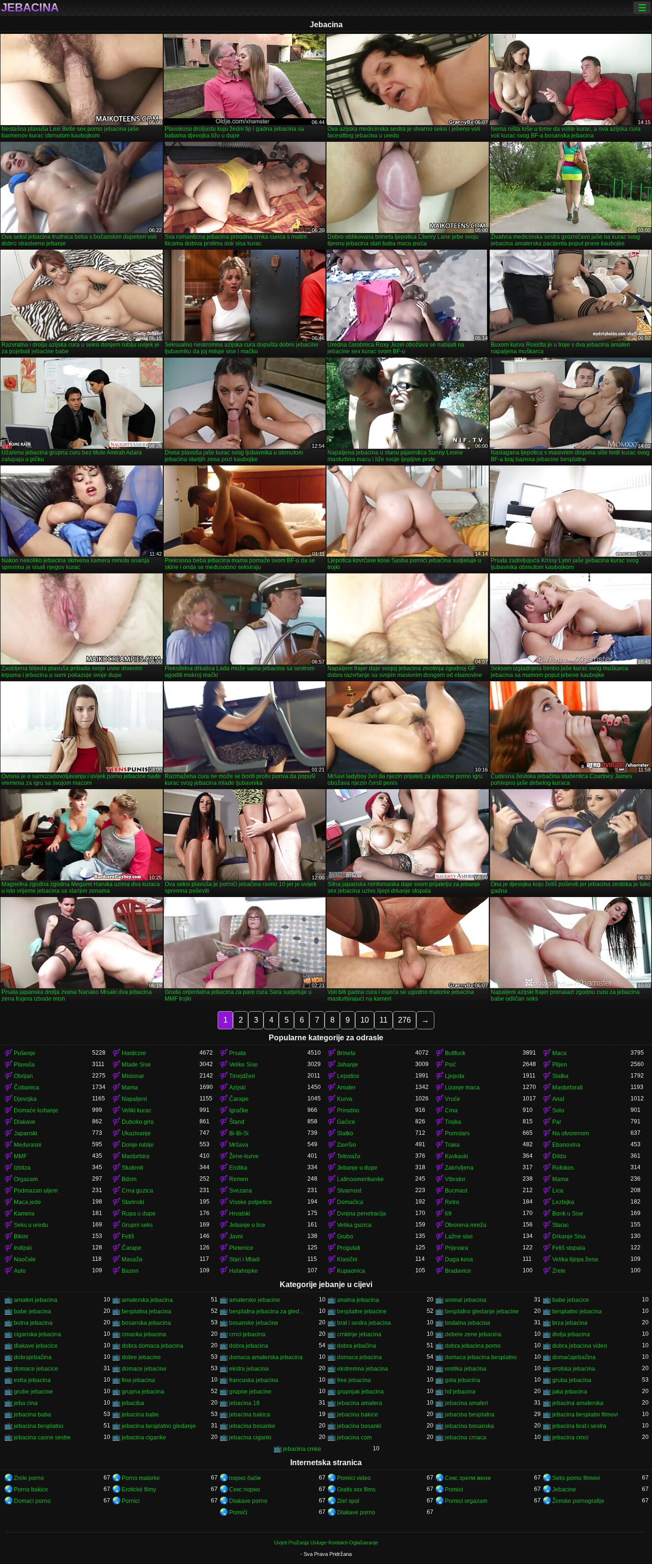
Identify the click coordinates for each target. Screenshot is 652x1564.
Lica (557, 1190)
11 (383, 1020)
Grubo (345, 1236)
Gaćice (346, 1122)
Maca (559, 1053)
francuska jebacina (253, 1380)
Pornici (454, 1489)
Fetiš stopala (568, 1248)
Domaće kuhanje (36, 1110)
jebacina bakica (249, 1414)
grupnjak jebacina (360, 1391)
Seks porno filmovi (576, 1478)
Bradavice (458, 1271)
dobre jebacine (141, 1357)
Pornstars (457, 1133)
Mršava (238, 1144)
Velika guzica (354, 1225)
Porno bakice (31, 1489)
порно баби (245, 1478)
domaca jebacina (359, 1357)
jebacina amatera (359, 1403)
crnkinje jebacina (359, 1334)
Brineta (346, 1053)
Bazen (130, 1271)
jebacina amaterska (577, 1403)
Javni (236, 1236)
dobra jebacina (248, 1345)
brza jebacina (570, 1323)
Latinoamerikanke (360, 1179)
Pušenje (24, 1053)
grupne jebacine (250, 1391)
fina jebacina (138, 1380)
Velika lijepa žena (575, 1259)
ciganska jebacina (37, 1334)
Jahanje (347, 1064)
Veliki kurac (136, 1110)
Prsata (237, 1053)
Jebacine (564, 1489)
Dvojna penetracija (361, 1213)
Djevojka (25, 1099)
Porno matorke (141, 1478)
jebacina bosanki (359, 1426)
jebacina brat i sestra (579, 1426)
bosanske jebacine (253, 1323)
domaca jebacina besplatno (481, 1357)
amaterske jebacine (254, 1300)
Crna (451, 1110)
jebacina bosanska (469, 1426)
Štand (236, 1122)
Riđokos (563, 1167)
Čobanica (26, 1087)
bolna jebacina (33, 1323)
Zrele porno (29, 1478)
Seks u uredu (31, 1225)
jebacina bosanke (252, 1426)
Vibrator (455, 1179)
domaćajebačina (574, 1357)
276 (404, 1020)
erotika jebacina (465, 1368)
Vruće (452, 1099)
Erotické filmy (139, 1489)
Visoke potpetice (250, 1202)
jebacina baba (32, 1414)
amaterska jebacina (147, 1300)
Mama (130, 1087)
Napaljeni (134, 1099)
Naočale (25, 1259)
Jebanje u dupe (357, 1167)
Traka (452, 1144)
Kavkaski (456, 1156)
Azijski (237, 1087)
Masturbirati (567, 1087)
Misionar (133, 1076)
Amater (346, 1087)
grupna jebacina (143, 1391)
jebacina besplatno (38, 1426)
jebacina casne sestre (42, 1437)
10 (364, 1020)
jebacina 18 (244, 1403)
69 (448, 1213)
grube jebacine (33, 1391)
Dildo (559, 1156)
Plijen (559, 1064)
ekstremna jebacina (362, 1368)
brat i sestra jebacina (364, 1323)
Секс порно (244, 1489)
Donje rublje (138, 1144)
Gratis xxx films (356, 1489)
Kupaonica (351, 1271)
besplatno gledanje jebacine (482, 1311)
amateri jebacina (35, 1300)
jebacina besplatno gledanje (159, 1426)
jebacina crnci (570, 1437)
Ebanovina (566, 1144)
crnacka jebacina (144, 1334)
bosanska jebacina (146, 1323)
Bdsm (129, 1179)
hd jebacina (460, 1391)
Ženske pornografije (578, 1501)
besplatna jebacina (146, 1311)
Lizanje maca (462, 1087)
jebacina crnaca (465, 1437)
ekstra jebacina (249, 1368)
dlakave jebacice (36, 1345)
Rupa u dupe (139, 1213)
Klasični (347, 1259)
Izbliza (22, 1167)
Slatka (560, 1076)
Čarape (239, 1099)
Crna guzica (137, 1190)
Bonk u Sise (567, 1213)
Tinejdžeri (242, 1076)
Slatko (345, 1133)
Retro (452, 1202)
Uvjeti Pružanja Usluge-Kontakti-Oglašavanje (326, 1542)
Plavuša (24, 1064)
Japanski (25, 1133)
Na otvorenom (570, 1133)
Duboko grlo (138, 1122)
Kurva (344, 1099)
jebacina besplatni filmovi (585, 1414)
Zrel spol (348, 1501)
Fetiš (128, 1236)
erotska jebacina (573, 1368)
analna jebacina (358, 1300)
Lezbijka (563, 1202)
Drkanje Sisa (569, 1236)
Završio (346, 1144)
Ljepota (454, 1076)
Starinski (133, 1202)
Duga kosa (459, 1259)
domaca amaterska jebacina (266, 1357)
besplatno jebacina (577, 1311)
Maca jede (27, 1202)
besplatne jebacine (362, 1311)
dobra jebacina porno (473, 1345)
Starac (560, 1225)
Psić (450, 1064)
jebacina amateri (466, 1403)
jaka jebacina (569, 1391)
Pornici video (354, 1478)
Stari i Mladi (244, 1259)
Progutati (348, 1248)
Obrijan (23, 1076)
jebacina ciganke (144, 1437)
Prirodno (348, 1110)
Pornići (238, 1512)
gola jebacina (462, 1380)
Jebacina (30, 7)
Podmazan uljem (36, 1190)
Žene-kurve (244, 1156)
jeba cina (26, 1403)
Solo (558, 1110)
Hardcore (134, 1053)
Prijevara (456, 1248)
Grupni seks (137, 1225)
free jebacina (354, 1380)
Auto (20, 1271)
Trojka (453, 1122)
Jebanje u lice (247, 1225)
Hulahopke (243, 1271)
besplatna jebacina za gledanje (268, 1311)
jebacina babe (140, 1414)
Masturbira (135, 1156)
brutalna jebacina (467, 1323)
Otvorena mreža (465, 1225)
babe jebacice (570, 1300)
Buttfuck (455, 1053)
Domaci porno (32, 1501)
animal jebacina (465, 1300)
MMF (20, 1156)
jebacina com (354, 1437)
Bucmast (456, 1190)
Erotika (238, 1167)
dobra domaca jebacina (152, 1345)
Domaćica (350, 1202)
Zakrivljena (459, 1167)
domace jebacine (144, 1368)
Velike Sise (243, 1064)
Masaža (132, 1259)
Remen (238, 1179)
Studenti (132, 1167)
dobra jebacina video (579, 1345)
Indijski (23, 1248)
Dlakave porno (248, 1501)
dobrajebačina (33, 1357)
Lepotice (348, 1076)
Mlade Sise (136, 1064)
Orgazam (26, 1179)
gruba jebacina (571, 1380)
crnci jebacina (247, 1334)
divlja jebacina (571, 1334)
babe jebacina (32, 1311)
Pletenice (241, 1248)
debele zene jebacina (473, 1334)
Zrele (559, 1271)
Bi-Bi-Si (239, 1133)
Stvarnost (349, 1190)
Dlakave (24, 1122)
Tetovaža (348, 1156)
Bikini (21, 1236)
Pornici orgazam (466, 1501)
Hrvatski (239, 1213)
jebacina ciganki (250, 1437)
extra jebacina (32, 1380)
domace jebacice (36, 1368)
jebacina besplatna (469, 1414)
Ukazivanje (136, 1133)
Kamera (24, 1213)
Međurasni (28, 1144)
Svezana (240, 1190)
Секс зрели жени (468, 1478)
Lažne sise (459, 1236)
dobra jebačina (356, 1345)
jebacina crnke (302, 1449)
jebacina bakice (357, 1414)
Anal (558, 1099)
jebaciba (133, 1403)
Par (556, 1122)
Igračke (238, 1110)
